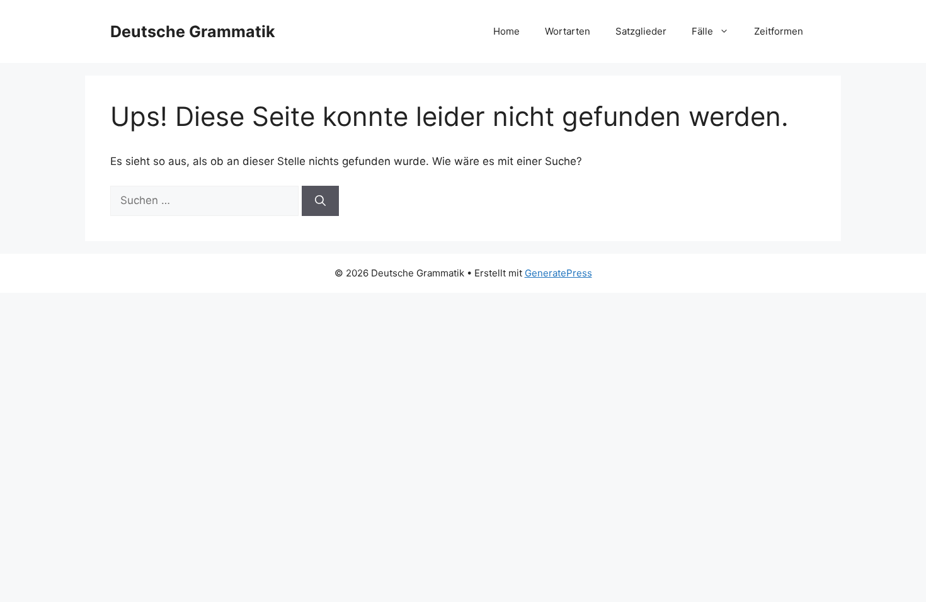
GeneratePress (558, 273)
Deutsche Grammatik (192, 31)
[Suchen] (320, 201)
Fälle (702, 31)
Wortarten (567, 31)
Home (506, 31)
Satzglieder (640, 31)
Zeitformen (778, 31)
